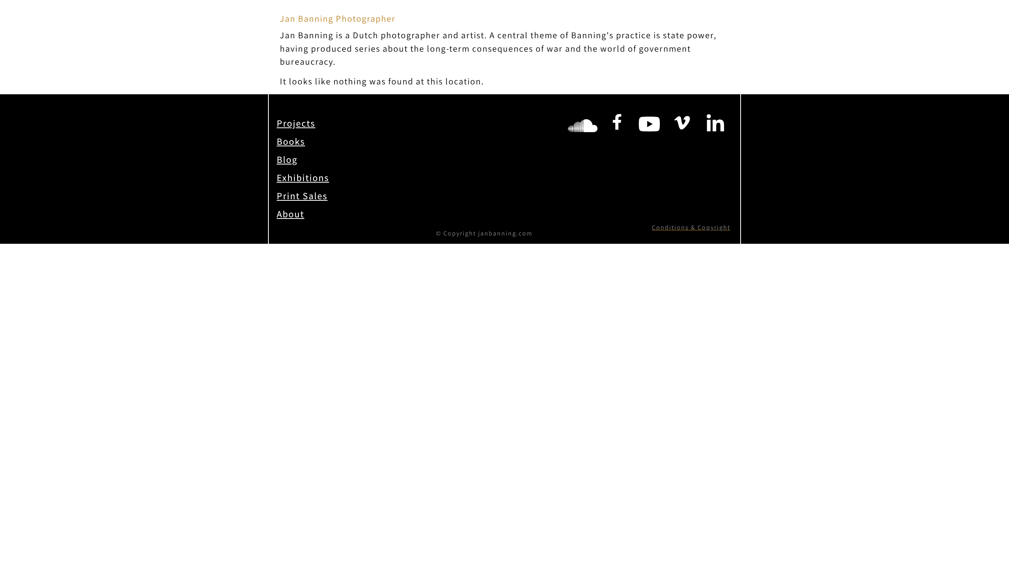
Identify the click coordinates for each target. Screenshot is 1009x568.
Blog (287, 159)
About (290, 213)
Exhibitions (303, 177)
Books (291, 141)
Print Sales (302, 195)
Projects (296, 123)
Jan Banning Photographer (338, 18)
